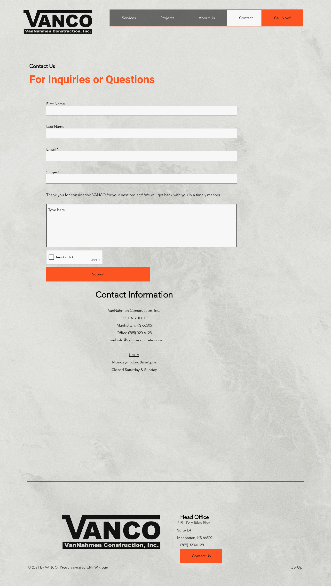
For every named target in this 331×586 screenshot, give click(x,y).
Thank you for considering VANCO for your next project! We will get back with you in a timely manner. (133, 195)
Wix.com (101, 567)
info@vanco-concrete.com (139, 340)
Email (51, 149)
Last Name (55, 126)
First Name (55, 104)
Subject (52, 172)
